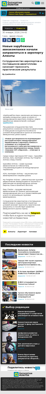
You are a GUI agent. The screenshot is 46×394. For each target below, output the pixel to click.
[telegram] (18, 40)
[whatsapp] (23, 40)
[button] (42, 3)
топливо (33, 232)
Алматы (11, 232)
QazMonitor (8, 123)
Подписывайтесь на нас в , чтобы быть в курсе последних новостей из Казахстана (22, 215)
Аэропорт (22, 232)
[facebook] (4, 40)
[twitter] (14, 40)
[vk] (9, 40)
